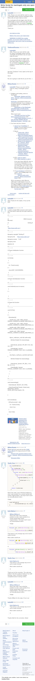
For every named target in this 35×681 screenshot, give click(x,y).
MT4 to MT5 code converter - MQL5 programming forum (25, 139)
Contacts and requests (16, 658)
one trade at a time (15, 33)
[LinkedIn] (26, 661)
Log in (29, 1)
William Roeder (12, 84)
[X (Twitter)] (29, 658)
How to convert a (11, 194)
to (21, 157)
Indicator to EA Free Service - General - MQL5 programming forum (25, 154)
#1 (28, 47)
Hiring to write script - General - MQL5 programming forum (22, 176)
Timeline (15, 632)
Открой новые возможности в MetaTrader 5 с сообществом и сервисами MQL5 (23, 421)
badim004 (10, 13)
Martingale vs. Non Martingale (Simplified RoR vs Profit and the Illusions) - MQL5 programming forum (21, 109)
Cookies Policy (15, 655)
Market (16, 127)
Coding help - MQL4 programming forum (23, 133)
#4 (22, 207)
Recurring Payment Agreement (16, 640)
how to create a (13, 193)
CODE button (25, 186)
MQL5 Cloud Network (6, 657)
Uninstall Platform (5, 671)
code (23, 157)
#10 (22, 602)
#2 (25, 84)
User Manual (6, 647)
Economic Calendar (25, 649)
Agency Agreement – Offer (16, 645)
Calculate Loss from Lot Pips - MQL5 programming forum (21, 116)
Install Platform (5, 668)
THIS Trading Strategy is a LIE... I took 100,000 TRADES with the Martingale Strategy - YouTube (21, 119)
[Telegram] (26, 658)
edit (13, 449)
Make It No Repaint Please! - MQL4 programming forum (25, 136)
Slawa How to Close (26, 443)
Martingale (14, 101)
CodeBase (24, 126)
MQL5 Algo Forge (6, 661)
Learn (19, 157)
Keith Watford (12, 511)
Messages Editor (15, 458)
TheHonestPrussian (13, 47)
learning (23, 159)
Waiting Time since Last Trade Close (19, 35)
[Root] (1, 10)
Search (16, 126)
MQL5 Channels (25, 641)
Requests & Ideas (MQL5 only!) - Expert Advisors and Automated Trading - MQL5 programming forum (24, 148)
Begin (19, 159)
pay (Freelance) (20, 171)
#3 (22, 198)
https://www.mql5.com (14, 228)
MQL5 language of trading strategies (6, 652)
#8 (23, 558)
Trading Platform (6, 632)
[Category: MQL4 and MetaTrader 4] (3, 10)
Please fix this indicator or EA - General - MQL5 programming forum (25, 142)
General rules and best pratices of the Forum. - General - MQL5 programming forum (20, 454)
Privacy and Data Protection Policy (16, 650)
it (20, 126)
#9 (22, 581)
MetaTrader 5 (26, 630)
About (14, 630)
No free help (17, 189)
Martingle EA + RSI (14, 442)
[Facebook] (23, 658)
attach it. (10, 452)
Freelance (19, 173)
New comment (29, 9)
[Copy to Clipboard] (31, 466)
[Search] (25, 2)
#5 (25, 447)
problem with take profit (24, 193)
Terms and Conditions (15, 635)
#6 (23, 463)
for (19, 126)
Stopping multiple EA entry (14, 443)
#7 (24, 511)
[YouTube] (23, 661)
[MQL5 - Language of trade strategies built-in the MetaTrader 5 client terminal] (3, 1)
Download (6, 664)
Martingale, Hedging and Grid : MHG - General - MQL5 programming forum (21, 98)
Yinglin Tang (11, 463)
